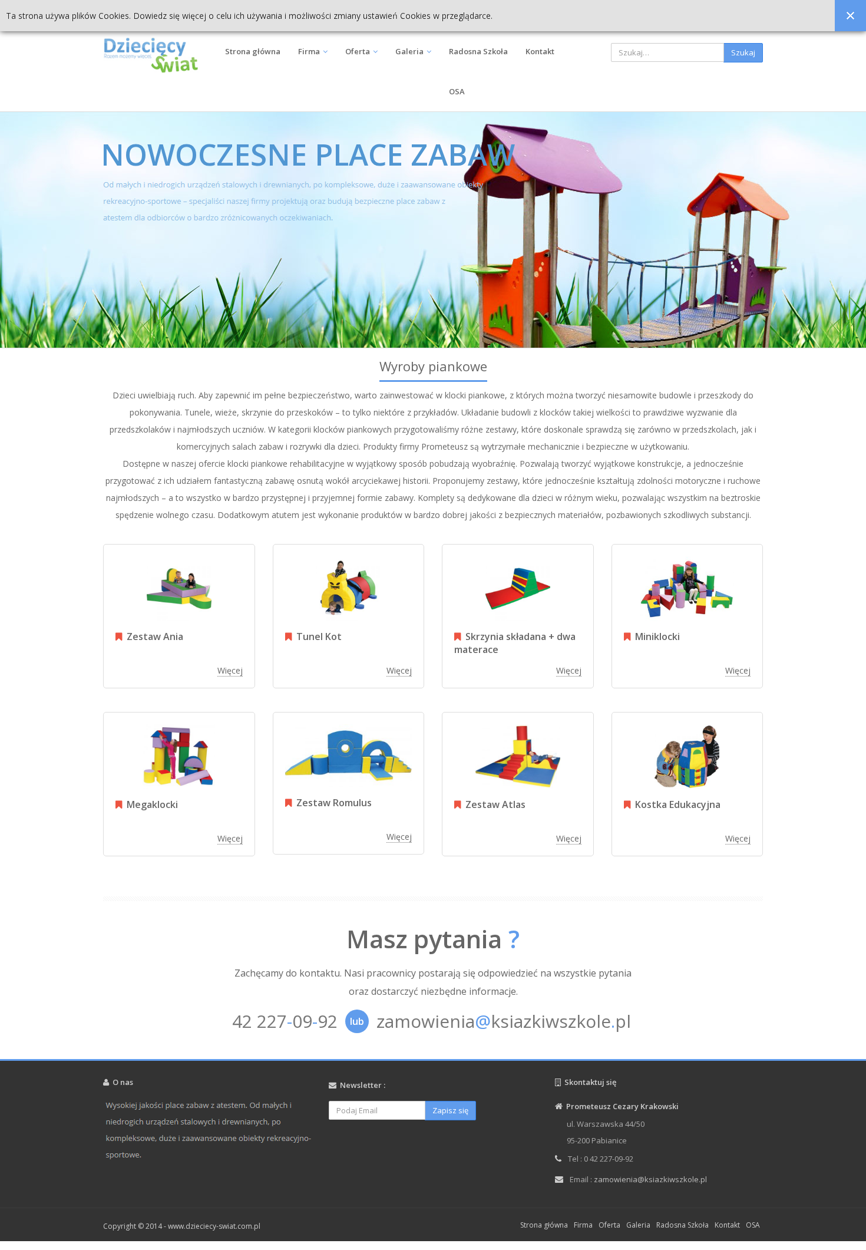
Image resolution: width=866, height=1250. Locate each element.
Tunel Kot (317, 636)
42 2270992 (285, 1021)
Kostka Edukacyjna (675, 804)
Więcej (230, 670)
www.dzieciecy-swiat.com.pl (214, 1226)
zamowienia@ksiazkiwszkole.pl (650, 1179)
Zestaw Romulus (332, 802)
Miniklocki (655, 636)
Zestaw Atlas (493, 804)
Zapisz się (450, 1110)
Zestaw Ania (152, 636)
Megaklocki (150, 804)
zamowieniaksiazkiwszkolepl (503, 1021)
